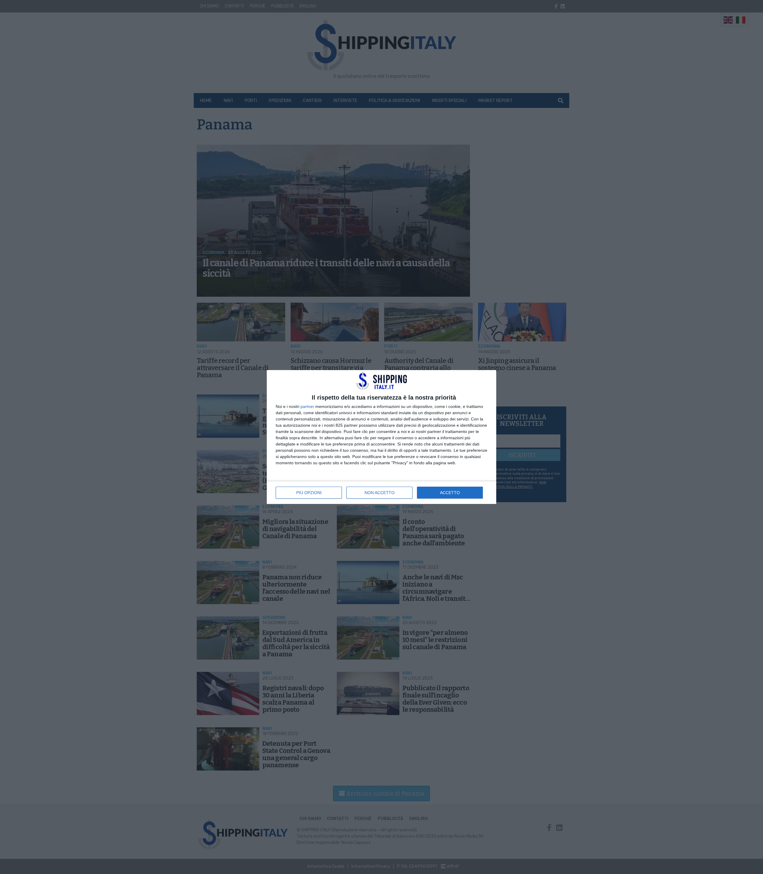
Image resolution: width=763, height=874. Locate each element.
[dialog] (381, 437)
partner (307, 406)
